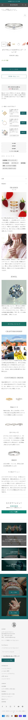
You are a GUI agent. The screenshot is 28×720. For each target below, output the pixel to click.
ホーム (3, 9)
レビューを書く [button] (14, 512)
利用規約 (4, 691)
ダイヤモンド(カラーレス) (9, 168)
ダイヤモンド (15, 163)
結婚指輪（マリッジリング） (11, 9)
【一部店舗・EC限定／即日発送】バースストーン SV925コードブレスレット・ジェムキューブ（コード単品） (14, 121)
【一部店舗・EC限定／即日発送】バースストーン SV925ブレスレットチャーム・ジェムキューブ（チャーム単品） (14, 111)
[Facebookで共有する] (6, 156)
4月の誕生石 (6, 163)
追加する (23, 113)
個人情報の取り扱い (8, 656)
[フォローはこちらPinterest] (14, 706)
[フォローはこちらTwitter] (6, 706)
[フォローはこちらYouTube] (18, 706)
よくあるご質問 (5, 671)
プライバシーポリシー (7, 696)
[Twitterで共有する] (9, 156)
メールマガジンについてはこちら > (10, 648)
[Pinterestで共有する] (11, 156)
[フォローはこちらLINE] (22, 706)
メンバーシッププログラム (8, 673)
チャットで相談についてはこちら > (10, 640)
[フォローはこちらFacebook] (2, 706)
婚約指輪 (23, 163)
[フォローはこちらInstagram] (10, 706)
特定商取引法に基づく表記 (8, 694)
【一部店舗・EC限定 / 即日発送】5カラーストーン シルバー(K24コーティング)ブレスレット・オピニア (13, 131)
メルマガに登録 (8, 660)
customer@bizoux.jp (10, 637)
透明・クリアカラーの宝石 (9, 165)
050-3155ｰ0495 (8, 635)
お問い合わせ (5, 676)
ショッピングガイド (6, 668)
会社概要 (4, 686)
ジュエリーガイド (6, 678)
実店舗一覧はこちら (14, 76)
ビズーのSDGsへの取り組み (8, 688)
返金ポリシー (5, 699)
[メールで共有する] (13, 156)
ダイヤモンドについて (14, 324)
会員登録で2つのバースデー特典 (14, 1)
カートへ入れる (14, 69)
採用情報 (4, 701)
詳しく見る (14, 592)
